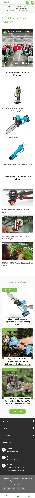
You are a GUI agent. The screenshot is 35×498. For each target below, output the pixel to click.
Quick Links (6, 436)
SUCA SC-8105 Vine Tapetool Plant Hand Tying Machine (17, 264)
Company (5, 428)
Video (25, 6)
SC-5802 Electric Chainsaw (10, 138)
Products (5, 421)
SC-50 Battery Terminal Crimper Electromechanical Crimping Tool (12, 109)
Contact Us (6, 442)
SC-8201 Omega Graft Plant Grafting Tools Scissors (15, 211)
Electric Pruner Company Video (18, 8)
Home (10, 6)
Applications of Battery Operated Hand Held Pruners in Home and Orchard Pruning (17, 361)
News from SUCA (17, 282)
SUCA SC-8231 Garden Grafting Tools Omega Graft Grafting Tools (16, 237)
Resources (18, 6)
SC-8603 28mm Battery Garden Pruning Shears (17, 164)
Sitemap (4, 484)
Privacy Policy (15, 484)
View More (17, 412)
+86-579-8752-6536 (12, 459)
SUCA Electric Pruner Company (18, 10)
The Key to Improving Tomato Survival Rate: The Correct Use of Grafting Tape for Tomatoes (17, 401)
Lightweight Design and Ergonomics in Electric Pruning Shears (17, 321)
